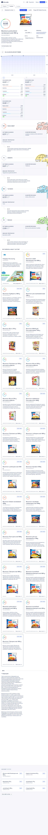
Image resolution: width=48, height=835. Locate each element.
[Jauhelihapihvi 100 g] (12, 789)
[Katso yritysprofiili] (12, 268)
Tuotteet (11, 6)
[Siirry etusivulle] (10, 2)
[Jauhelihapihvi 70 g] (35, 782)
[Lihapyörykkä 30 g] (35, 789)
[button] (27, 2)
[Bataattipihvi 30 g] (12, 782)
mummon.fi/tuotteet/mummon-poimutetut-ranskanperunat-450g (41, 33)
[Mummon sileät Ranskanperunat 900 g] (12, 775)
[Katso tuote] (36, 268)
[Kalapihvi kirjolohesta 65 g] (35, 775)
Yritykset (5, 6)
